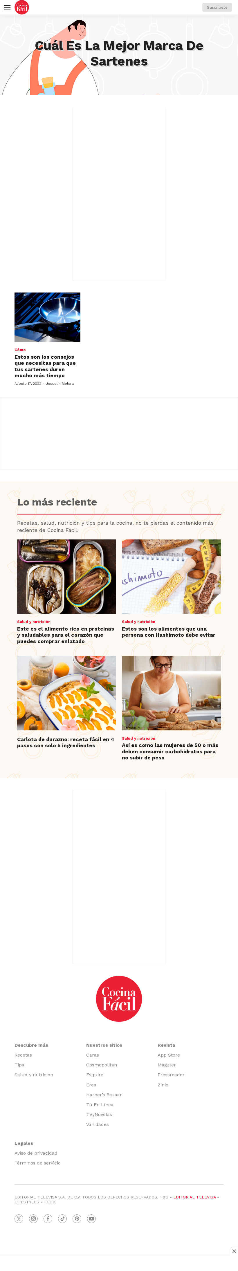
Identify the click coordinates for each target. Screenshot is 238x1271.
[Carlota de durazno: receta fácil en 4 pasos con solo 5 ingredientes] (66, 693)
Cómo (20, 350)
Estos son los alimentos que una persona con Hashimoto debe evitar (168, 632)
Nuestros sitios (104, 1045)
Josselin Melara (60, 384)
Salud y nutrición (34, 622)
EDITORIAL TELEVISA (194, 1197)
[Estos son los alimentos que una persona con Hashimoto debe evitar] (171, 576)
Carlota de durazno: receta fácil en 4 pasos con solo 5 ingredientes (65, 742)
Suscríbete (217, 7)
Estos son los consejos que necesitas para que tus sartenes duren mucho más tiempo (45, 366)
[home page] (22, 7)
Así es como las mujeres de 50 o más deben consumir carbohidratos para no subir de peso (170, 751)
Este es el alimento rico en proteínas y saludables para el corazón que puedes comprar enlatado (65, 635)
